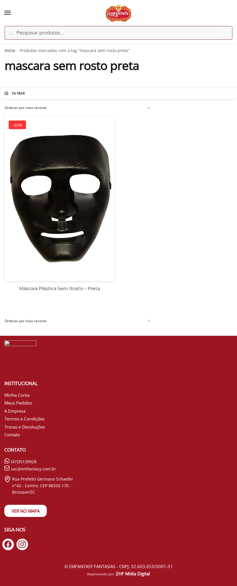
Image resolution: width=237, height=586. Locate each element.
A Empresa (14, 411)
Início (10, 50)
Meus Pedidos (18, 403)
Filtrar (18, 93)
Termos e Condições (24, 419)
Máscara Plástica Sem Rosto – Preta (59, 288)
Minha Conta (16, 395)
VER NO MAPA (26, 511)
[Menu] (13, 13)
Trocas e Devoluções (24, 427)
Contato (12, 434)
